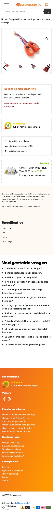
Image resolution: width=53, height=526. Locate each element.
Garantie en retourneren (13, 446)
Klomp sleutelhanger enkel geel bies (18, 424)
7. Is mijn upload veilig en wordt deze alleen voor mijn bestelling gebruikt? (25, 307)
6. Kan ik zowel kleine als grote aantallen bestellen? (24, 299)
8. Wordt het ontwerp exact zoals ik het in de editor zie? (26, 315)
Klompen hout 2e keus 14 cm (15, 418)
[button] (46, 38)
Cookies (5, 477)
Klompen (13, 19)
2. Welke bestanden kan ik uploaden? (23, 272)
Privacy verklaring (10, 473)
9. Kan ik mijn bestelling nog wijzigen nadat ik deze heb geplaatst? (26, 323)
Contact (6, 480)
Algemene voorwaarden (13, 470)
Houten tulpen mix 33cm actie (16, 431)
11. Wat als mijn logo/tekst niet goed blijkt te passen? (26, 338)
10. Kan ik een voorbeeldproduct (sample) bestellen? (24, 331)
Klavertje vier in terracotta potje (17, 428)
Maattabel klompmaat (12, 452)
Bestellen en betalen (11, 449)
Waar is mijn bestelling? (13, 456)
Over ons (6, 467)
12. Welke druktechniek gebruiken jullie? (25, 344)
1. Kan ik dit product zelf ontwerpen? (23, 268)
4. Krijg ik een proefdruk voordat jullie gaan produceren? (25, 283)
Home (4, 19)
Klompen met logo (26, 19)
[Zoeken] (47, 11)
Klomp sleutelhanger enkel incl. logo (18, 414)
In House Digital (22, 503)
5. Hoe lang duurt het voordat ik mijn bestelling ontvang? (22, 291)
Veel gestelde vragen (11, 442)
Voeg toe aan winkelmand (33, 175)
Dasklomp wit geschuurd (13, 421)
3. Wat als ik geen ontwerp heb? (21, 277)
